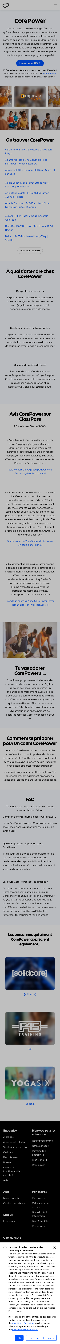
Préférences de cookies (41, 1338)
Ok (19, 1338)
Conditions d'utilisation (23, 1323)
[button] (54, 1247)
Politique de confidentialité (25, 1329)
